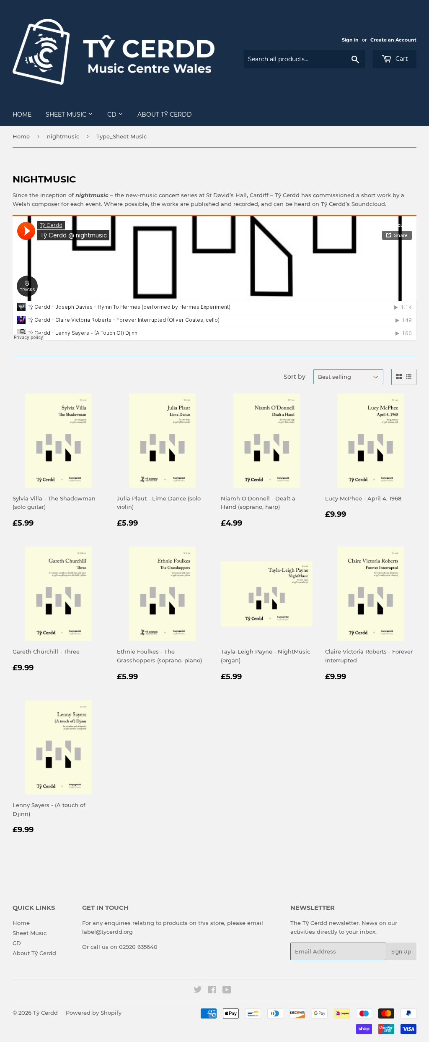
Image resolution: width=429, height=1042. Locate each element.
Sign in (350, 40)
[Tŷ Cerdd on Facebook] (212, 990)
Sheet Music (67, 114)
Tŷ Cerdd (45, 1012)
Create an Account (393, 40)
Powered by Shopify (93, 1012)
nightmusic (63, 136)
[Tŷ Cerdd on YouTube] (226, 990)
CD (112, 114)
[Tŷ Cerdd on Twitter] (198, 990)
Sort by (294, 376)
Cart (401, 59)
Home (22, 114)
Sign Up (401, 951)
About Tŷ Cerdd (164, 114)
